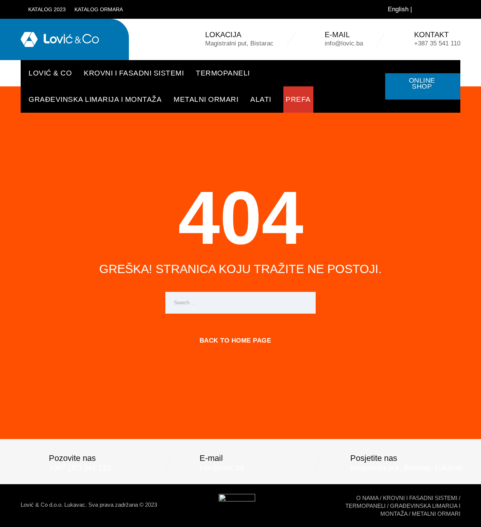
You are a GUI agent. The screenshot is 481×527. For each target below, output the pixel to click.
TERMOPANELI (365, 506)
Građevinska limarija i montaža (95, 99)
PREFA (298, 99)
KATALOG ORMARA (98, 9)
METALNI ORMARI (436, 513)
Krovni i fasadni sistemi (134, 73)
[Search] (450, 9)
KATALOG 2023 (47, 9)
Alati (260, 99)
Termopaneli (223, 73)
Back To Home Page (235, 340)
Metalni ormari (206, 99)
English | (400, 9)
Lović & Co (50, 73)
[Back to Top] (465, 514)
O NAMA (367, 498)
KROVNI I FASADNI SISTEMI (420, 498)
